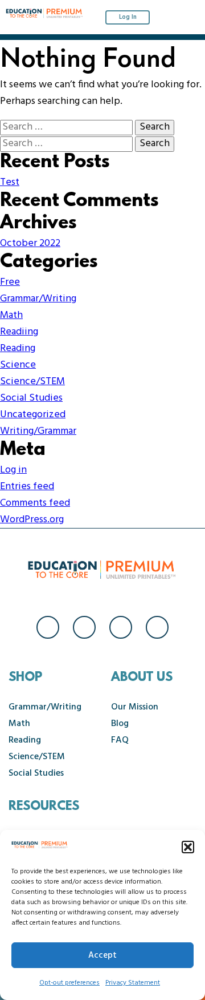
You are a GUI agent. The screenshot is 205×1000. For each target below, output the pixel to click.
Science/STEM (32, 381)
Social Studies (31, 398)
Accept (102, 955)
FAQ (120, 740)
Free (10, 282)
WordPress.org (32, 519)
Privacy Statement (132, 983)
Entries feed (27, 486)
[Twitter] (120, 627)
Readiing (19, 332)
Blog (120, 723)
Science (18, 365)
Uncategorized (32, 414)
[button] (188, 847)
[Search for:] (67, 127)
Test (9, 182)
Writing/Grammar (38, 431)
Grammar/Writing (38, 299)
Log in (13, 470)
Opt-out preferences (69, 983)
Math (11, 315)
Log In (128, 17)
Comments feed (35, 503)
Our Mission (134, 707)
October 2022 (30, 243)
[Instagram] (84, 627)
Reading (17, 348)
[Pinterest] (157, 627)
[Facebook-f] (48, 627)
